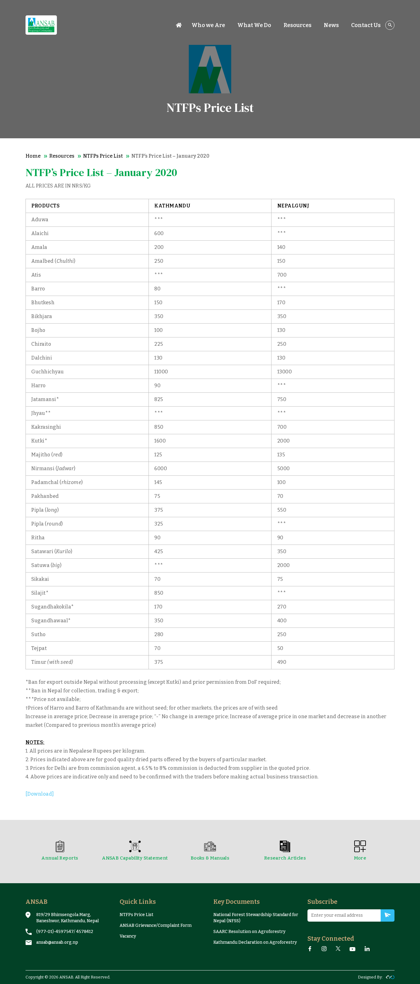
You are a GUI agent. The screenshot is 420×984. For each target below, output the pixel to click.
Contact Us (366, 25)
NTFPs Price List (103, 156)
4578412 (84, 931)
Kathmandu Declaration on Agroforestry (255, 942)
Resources (61, 156)
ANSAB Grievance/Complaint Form (156, 925)
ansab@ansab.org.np (57, 942)
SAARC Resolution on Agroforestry (249, 931)
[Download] (40, 794)
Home (33, 156)
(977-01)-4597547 (55, 931)
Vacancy (128, 936)
